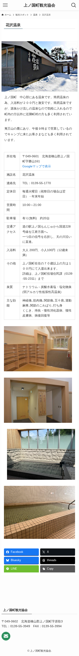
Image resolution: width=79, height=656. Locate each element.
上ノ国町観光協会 (39, 5)
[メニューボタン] (5, 5)
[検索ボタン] (73, 5)
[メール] (6, 636)
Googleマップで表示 (36, 166)
